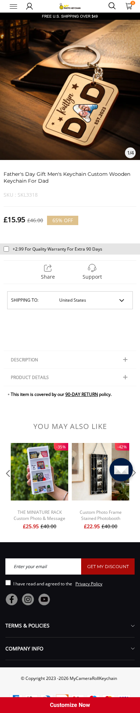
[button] (7, 487)
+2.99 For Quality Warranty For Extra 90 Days (57, 249)
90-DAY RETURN (81, 394)
